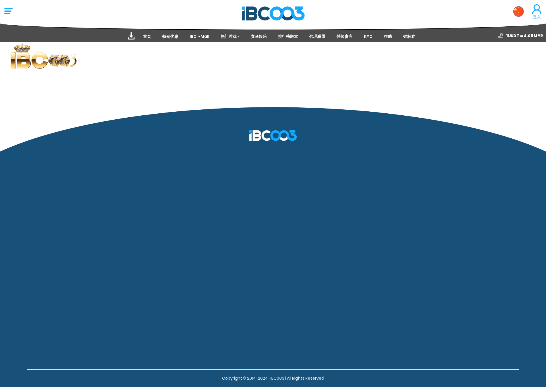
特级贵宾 (345, 36)
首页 (147, 36)
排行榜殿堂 (288, 36)
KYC (368, 36)
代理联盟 (317, 36)
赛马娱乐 (259, 36)
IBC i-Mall (199, 36)
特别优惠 (170, 36)
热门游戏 (229, 36)
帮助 (388, 36)
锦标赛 (409, 36)
